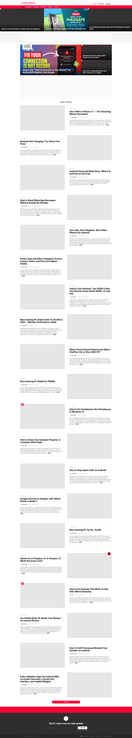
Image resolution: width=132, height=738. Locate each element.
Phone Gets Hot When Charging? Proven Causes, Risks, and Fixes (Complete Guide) (41, 261)
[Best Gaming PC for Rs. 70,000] (42, 535)
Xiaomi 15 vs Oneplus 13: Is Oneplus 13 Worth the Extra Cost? (40, 559)
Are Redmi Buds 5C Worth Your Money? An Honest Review (40, 619)
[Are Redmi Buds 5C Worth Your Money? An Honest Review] (89, 625)
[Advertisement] (66, 36)
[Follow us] (108, 6)
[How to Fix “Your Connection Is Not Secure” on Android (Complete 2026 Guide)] (50, 60)
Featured (28, 6)
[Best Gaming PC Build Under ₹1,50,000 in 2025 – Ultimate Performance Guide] (89, 326)
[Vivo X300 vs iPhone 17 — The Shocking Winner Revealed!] (42, 117)
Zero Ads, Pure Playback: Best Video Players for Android (88, 231)
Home (22, 6)
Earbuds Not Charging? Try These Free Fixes (40, 142)
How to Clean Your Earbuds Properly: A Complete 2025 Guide (40, 441)
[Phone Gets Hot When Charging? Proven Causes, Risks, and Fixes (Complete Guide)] (89, 267)
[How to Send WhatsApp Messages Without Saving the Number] (89, 207)
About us (86, 736)
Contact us (92, 736)
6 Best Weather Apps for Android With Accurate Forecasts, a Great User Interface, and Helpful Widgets (39, 679)
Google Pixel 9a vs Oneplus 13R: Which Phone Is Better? (40, 499)
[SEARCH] (106, 6)
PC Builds (36, 6)
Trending (108, 4)
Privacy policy (99, 736)
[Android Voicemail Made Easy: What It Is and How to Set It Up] (42, 177)
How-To (56, 6)
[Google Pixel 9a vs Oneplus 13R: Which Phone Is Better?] (89, 505)
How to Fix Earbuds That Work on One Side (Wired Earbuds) (88, 590)
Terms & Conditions (108, 736)
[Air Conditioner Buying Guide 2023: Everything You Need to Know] (110, 19)
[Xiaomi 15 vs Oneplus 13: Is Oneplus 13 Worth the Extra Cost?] (89, 565)
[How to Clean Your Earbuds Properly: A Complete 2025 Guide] (89, 446)
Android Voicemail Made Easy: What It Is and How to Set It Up (90, 172)
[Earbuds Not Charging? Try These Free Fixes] (89, 147)
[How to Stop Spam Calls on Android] (42, 476)
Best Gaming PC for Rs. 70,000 (85, 530)
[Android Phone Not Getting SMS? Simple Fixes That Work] (96, 52)
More (107, 124)
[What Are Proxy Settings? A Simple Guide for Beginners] (22, 19)
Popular (101, 4)
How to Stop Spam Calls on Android (87, 470)
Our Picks (43, 6)
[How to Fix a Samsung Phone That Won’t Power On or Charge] (96, 67)
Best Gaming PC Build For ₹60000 (37, 381)
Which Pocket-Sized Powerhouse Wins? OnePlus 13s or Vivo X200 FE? (89, 350)
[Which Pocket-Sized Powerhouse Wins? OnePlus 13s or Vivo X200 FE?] (42, 356)
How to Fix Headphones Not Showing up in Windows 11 (90, 410)
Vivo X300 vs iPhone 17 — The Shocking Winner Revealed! (90, 112)
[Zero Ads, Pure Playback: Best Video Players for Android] (42, 237)
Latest (95, 4)
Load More (66, 702)
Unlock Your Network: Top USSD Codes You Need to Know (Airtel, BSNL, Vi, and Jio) (89, 291)
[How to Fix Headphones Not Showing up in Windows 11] (42, 416)
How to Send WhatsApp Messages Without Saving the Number (38, 201)
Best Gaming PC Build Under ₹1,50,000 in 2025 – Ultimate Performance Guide (41, 320)
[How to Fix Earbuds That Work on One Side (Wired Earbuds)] (42, 595)
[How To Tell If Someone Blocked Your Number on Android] (42, 655)
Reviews (50, 6)
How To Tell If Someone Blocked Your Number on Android (88, 649)
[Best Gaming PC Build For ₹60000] (89, 386)
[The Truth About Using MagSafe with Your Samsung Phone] (66, 19)
